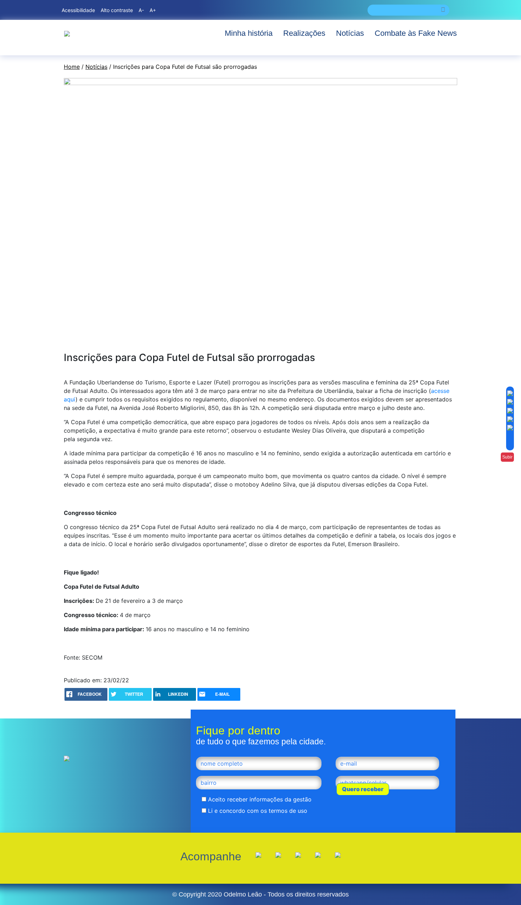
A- (141, 10)
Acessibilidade (78, 10)
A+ (153, 10)
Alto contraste (117, 10)
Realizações (304, 33)
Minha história (249, 33)
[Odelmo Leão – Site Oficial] (67, 33)
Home (72, 66)
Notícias (350, 33)
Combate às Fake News (416, 33)
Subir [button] (507, 457)
